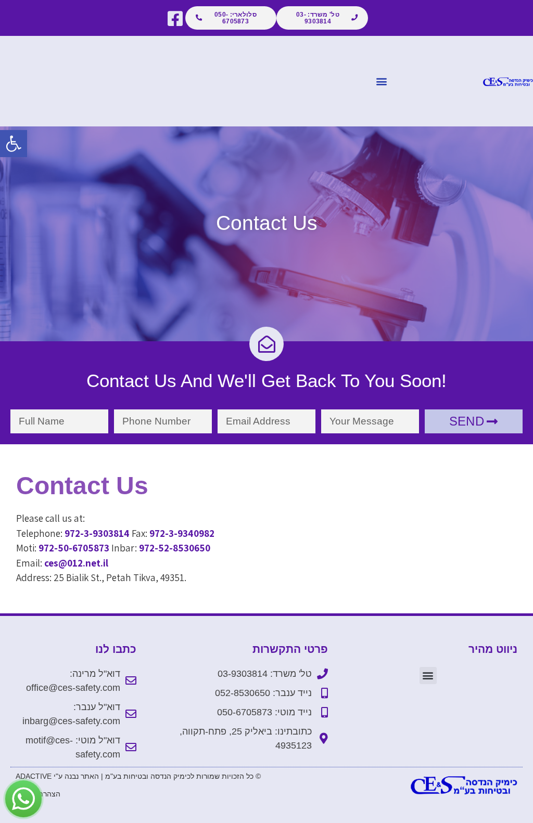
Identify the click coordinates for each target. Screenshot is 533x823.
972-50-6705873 (74, 548)
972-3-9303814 (97, 533)
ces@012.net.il (76, 563)
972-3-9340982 (181, 533)
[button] (13, 143)
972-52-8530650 (174, 548)
